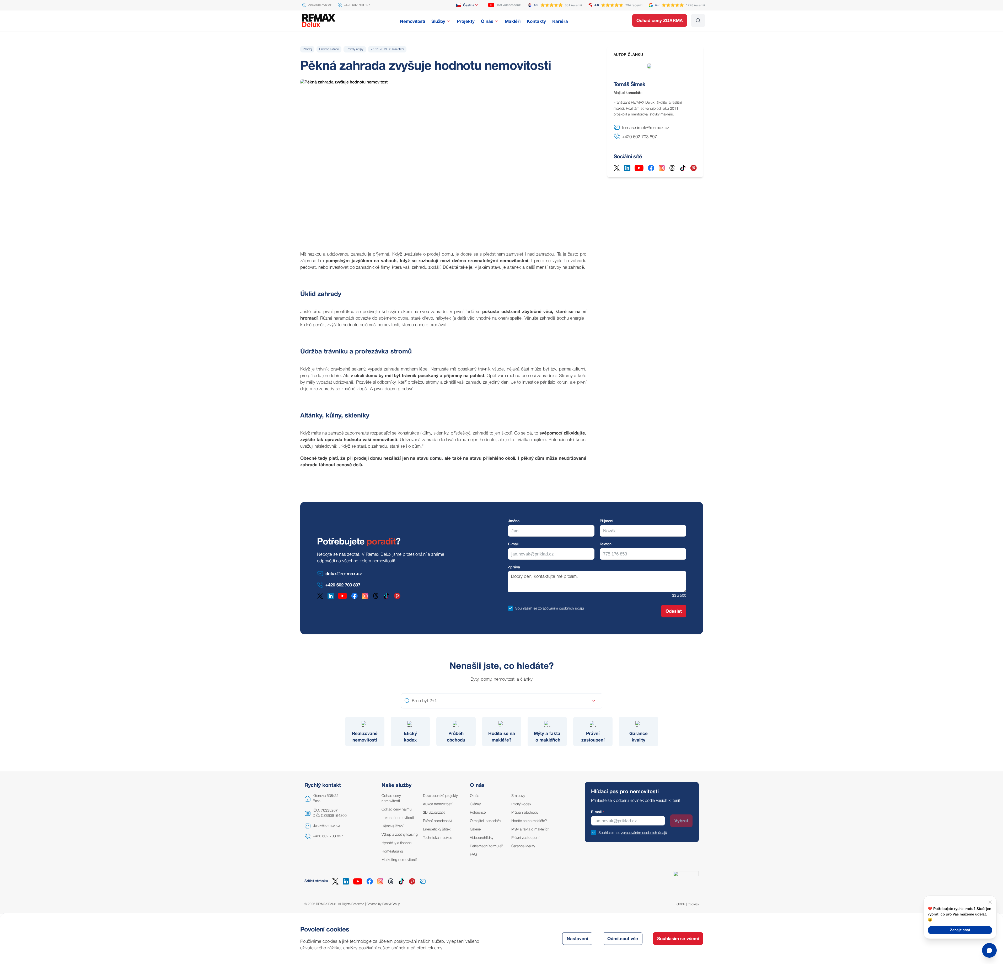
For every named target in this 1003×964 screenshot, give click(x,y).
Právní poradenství (437, 821)
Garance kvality (523, 846)
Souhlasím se (526, 608)
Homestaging (392, 851)
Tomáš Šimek (629, 84)
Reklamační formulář (486, 846)
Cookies (693, 904)
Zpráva (514, 567)
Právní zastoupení (525, 838)
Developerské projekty (440, 796)
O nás (474, 796)
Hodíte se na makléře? (529, 821)
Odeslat (674, 611)
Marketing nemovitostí (399, 860)
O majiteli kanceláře (485, 821)
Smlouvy (518, 796)
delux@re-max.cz (326, 826)
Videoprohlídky (481, 838)
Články (475, 804)
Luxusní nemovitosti (398, 818)
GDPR (681, 904)
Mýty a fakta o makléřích (530, 829)
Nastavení (577, 939)
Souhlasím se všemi (678, 939)
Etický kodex (521, 804)
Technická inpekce (437, 838)
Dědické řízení (393, 826)
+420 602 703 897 (328, 836)
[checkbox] (510, 608)
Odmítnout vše (622, 939)
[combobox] (467, 5)
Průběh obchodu (524, 812)
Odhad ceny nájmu (397, 809)
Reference (478, 812)
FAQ (473, 854)
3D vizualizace (434, 812)
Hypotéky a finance (396, 843)
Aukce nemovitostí (437, 804)
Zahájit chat (960, 930)
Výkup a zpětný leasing (400, 834)
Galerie (475, 829)
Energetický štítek (436, 829)
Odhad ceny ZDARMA (659, 21)
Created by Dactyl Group (383, 904)
